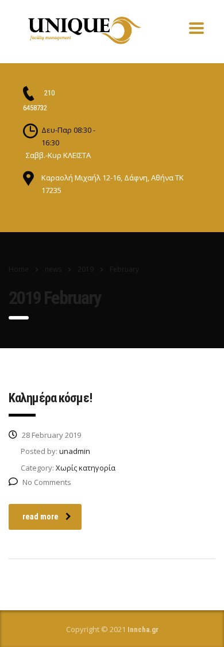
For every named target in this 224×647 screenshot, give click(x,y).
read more (40, 516)
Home (19, 269)
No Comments (46, 482)
